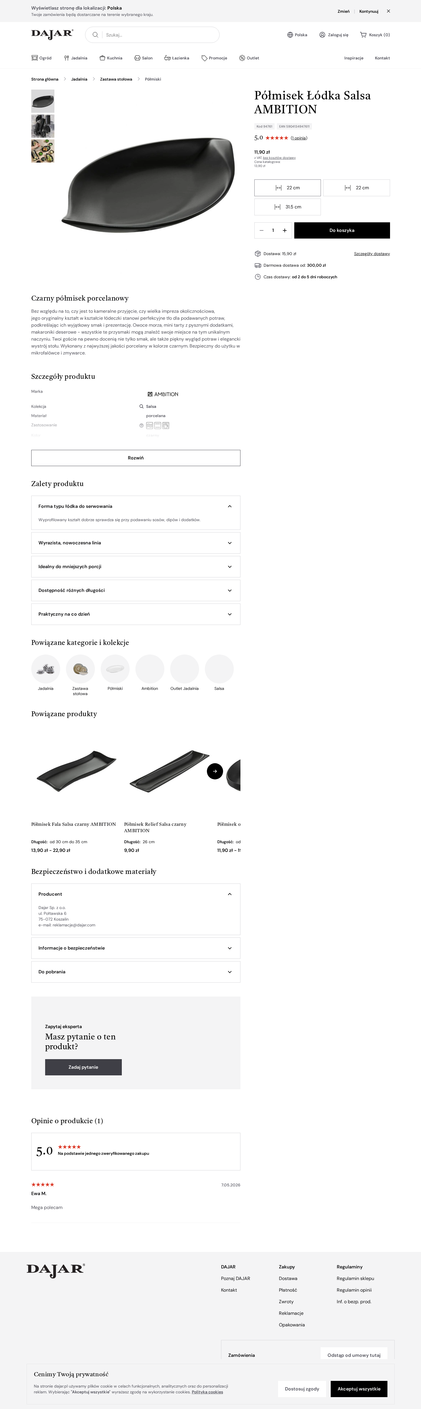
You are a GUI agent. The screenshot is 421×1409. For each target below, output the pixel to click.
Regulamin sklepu (355, 1278)
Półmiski (153, 79)
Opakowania (292, 1325)
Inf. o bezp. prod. (354, 1302)
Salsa (151, 406)
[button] (135, 506)
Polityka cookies (207, 1392)
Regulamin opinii (354, 1290)
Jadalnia (79, 79)
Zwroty (286, 1302)
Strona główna (44, 79)
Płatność (288, 1290)
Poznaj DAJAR (235, 1278)
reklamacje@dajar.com (74, 925)
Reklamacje (291, 1313)
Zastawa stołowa (116, 79)
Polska (301, 34)
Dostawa (288, 1278)
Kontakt (382, 58)
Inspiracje (353, 58)
